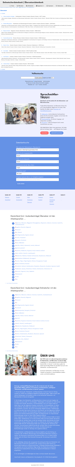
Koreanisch (29, 321)
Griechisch (23, 240)
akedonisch (18, 256)
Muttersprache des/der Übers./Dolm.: (25, 165)
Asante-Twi (59, 223)
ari (16, 232)
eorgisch (17, 240)
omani (17, 263)
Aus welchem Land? (21, 171)
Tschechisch (29, 269)
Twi (51, 269)
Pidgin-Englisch (27, 261)
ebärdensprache (19, 310)
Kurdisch (43, 250)
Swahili (58, 266)
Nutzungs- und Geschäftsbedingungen (50, 110)
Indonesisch (27, 245)
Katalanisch (23, 250)
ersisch (17, 261)
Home (12, 6)
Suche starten (20, 183)
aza (16, 279)
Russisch (27, 263)
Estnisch (32, 235)
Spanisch (53, 266)
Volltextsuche (45, 114)
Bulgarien (7, 197)
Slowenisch (42, 266)
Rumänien (40, 197)
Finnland (18, 197)
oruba (17, 276)
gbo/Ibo (17, 245)
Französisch (22, 237)
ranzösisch (18, 308)
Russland (40, 200)
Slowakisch (36, 266)
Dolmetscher (30, 6)
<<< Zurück (2, 13)
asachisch (17, 250)
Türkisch (34, 269)
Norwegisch (33, 258)
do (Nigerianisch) (19, 235)
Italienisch (37, 245)
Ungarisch (23, 271)
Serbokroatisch (30, 266)
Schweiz (51, 197)
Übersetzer (20, 6)
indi (16, 243)
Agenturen (40, 6)
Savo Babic (5, 50)
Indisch (22, 245)
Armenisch (54, 223)
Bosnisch (23, 227)
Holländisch (21, 243)
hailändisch (18, 269)
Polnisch (34, 261)
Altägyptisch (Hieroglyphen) (33, 223)
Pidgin (21, 261)
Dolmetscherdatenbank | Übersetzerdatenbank (23, 2)
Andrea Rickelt (6, 63)
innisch (17, 237)
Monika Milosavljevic (7, 23)
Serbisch (24, 266)
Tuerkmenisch (40, 269)
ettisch (17, 323)
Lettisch (20, 253)
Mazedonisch (42, 256)
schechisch (18, 336)
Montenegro (30, 200)
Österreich (29, 202)
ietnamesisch (18, 274)
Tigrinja (23, 269)
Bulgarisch (28, 227)
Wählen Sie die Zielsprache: (23, 159)
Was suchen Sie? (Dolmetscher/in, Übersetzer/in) (28, 147)
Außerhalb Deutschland (56, 133)
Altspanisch (43, 223)
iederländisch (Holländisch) (22, 258)
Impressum (50, 6)
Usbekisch (31, 271)
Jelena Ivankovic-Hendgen (9, 16)
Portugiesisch (39, 261)
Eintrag (69, 6)
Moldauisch (48, 256)
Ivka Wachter (6, 56)
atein (16, 253)
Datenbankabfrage (46, 119)
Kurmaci (47, 321)
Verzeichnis (44, 122)
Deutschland (44, 133)
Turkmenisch (47, 269)
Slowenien (52, 204)
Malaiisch (24, 256)
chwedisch (18, 266)
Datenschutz (60, 6)
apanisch (17, 248)
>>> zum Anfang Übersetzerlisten (11, 283)
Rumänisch (22, 263)
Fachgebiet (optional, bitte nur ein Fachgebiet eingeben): (30, 177)
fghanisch (18, 223)
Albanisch (23, 223)
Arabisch (49, 223)
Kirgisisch (29, 250)
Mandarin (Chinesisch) (32, 256)
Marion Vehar (6, 45)
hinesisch (17, 230)
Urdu (27, 271)
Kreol (33, 250)
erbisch (17, 334)
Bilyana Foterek (6, 30)
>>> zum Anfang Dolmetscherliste (11, 350)
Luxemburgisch (31, 253)
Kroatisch (38, 250)
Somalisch (48, 266)
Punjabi (45, 261)
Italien (28, 197)
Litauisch (25, 253)
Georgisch (27, 310)
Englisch (27, 235)
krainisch (17, 271)
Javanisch (22, 248)
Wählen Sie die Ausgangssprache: (24, 153)
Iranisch (32, 245)
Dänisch (20, 232)
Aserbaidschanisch (19, 224)
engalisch (17, 227)
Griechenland (19, 200)
